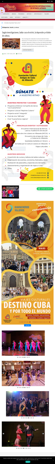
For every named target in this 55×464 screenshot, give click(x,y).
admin (5, 53)
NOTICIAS (19, 53)
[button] (45, 188)
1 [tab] (17, 357)
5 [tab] (28, 417)
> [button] (43, 343)
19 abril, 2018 (12, 53)
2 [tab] (19, 357)
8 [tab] (33, 417)
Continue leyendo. (27, 49)
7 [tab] (27, 357)
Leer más (27, 325)
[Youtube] (48, 1)
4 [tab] (22, 357)
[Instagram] (52, 1)
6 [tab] (25, 357)
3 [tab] (20, 357)
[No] (53, 460)
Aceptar (28, 461)
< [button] (4, 343)
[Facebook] (50, 1)
